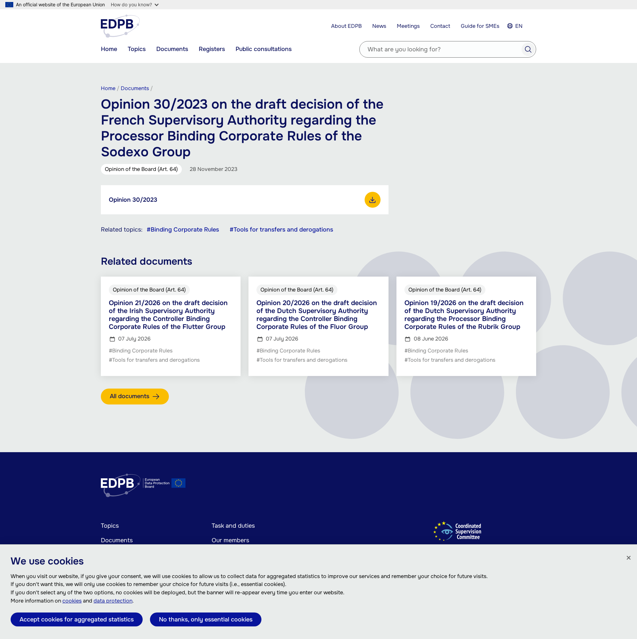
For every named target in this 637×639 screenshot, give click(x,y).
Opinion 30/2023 (133, 199)
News (379, 26)
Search (528, 49)
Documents (172, 49)
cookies (72, 600)
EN (519, 26)
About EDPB (346, 26)
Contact (440, 26)
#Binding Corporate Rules (183, 230)
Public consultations (264, 49)
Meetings (408, 26)
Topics (137, 49)
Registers (212, 49)
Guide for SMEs (480, 26)
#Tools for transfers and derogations (281, 230)
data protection (113, 600)
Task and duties (233, 525)
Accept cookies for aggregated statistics (77, 619)
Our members (230, 540)
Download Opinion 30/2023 (373, 200)
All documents (129, 396)
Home (109, 49)
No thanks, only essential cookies (205, 619)
